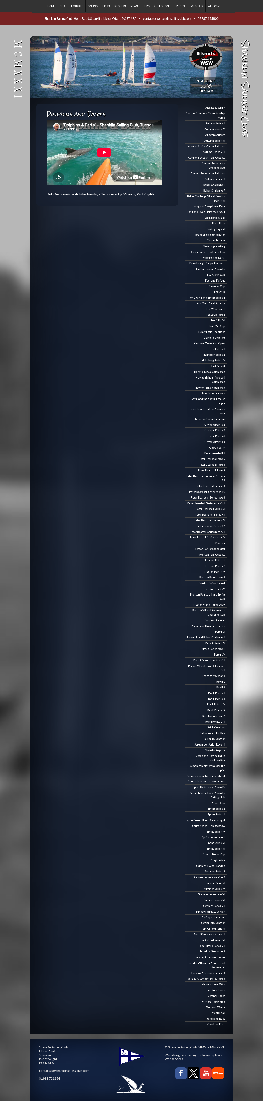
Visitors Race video (213, 1001)
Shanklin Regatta (215, 750)
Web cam (214, 6)
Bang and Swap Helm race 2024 (206, 212)
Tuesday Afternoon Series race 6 (205, 978)
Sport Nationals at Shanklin (209, 787)
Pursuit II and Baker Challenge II (206, 637)
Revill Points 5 (216, 698)
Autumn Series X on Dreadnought (213, 165)
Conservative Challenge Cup (208, 252)
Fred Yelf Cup (217, 326)
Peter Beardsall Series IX (210, 486)
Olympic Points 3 (214, 436)
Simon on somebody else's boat (206, 776)
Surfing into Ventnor (213, 922)
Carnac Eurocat (216, 240)
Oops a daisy (217, 447)
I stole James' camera (212, 393)
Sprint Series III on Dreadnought (206, 820)
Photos (181, 6)
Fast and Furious (215, 280)
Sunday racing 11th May (210, 911)
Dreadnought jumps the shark (207, 263)
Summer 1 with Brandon (210, 865)
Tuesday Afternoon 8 (212, 951)
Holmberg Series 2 (214, 354)
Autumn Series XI (215, 179)
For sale (165, 6)
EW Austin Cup (216, 274)
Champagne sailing (214, 246)
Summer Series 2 (215, 871)
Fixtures (77, 6)
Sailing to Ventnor (214, 738)
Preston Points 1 (215, 560)
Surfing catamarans (213, 917)
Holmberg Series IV (213, 360)
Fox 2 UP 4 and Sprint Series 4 (207, 297)
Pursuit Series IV (215, 643)
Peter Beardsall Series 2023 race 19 (205, 478)
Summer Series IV (214, 888)
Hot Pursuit (218, 366)
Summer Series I (215, 883)
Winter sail (218, 1012)
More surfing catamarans (210, 419)
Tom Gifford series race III (209, 934)
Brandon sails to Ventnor (210, 234)
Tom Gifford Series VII (211, 946)
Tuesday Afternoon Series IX (208, 973)
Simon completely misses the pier (207, 768)
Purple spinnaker (215, 620)
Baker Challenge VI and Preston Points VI (206, 198)
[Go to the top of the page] (11, 1093)
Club (63, 6)
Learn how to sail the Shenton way (207, 411)
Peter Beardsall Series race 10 (207, 491)
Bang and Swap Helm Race (209, 206)
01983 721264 (49, 1078)
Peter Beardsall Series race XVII (206, 503)
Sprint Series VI (216, 843)
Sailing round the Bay (212, 733)
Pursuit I (220, 631)
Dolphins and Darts (213, 257)
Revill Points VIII (215, 721)
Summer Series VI (214, 900)
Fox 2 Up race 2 (215, 314)
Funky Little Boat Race (211, 332)
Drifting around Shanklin (210, 269)
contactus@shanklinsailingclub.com (167, 18)
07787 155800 (208, 18)
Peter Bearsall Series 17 (211, 526)
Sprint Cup (218, 803)
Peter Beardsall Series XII (210, 514)
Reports (149, 6)
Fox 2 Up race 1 (215, 309)
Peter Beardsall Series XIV (209, 520)
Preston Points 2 (215, 566)
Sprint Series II (216, 814)
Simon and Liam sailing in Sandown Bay (210, 758)
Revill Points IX (216, 710)
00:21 (206, 86)
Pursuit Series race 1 (213, 648)
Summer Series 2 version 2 (209, 877)
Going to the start (214, 337)
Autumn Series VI (214, 140)
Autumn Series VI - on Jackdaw (206, 146)
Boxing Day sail (216, 229)
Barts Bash (218, 223)
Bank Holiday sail (215, 217)
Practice (220, 543)
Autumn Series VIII (214, 151)
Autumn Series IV (214, 129)
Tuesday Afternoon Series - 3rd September (206, 965)
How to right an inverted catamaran (210, 379)
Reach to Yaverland (213, 675)
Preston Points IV (214, 571)
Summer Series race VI (211, 894)
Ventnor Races (216, 990)
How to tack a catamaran (210, 387)
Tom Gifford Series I (213, 928)
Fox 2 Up (219, 291)
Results (120, 6)
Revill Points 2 (216, 693)
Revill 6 (220, 687)
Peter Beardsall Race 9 (211, 470)
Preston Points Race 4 (212, 583)
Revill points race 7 (213, 716)
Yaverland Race (216, 1018)
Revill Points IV (216, 704)
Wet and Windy (215, 1007)
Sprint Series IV (216, 831)
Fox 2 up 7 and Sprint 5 (211, 303)
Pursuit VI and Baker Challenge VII (206, 668)
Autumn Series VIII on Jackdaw (206, 157)
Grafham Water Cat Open (209, 343)
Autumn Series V (215, 134)
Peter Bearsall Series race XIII (207, 531)
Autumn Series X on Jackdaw (208, 173)
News (134, 6)
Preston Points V (215, 589)
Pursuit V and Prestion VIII (209, 660)
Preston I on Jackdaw (212, 554)
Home (51, 6)
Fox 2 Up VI (218, 320)
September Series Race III (209, 744)
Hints (106, 6)
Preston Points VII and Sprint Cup (207, 596)
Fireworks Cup (216, 286)
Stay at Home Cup (214, 854)
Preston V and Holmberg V (209, 604)
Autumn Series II (215, 123)
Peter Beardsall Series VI (210, 508)
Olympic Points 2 (214, 424)
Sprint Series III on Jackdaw (208, 825)
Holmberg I (218, 349)
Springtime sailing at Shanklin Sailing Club (207, 795)
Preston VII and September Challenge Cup (208, 612)
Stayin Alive (218, 860)
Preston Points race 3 (212, 577)
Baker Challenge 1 (214, 184)
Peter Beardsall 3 (214, 453)
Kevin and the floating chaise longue (208, 401)
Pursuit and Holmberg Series (208, 626)
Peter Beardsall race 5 (212, 458)
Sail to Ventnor (216, 727)
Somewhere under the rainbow (206, 781)
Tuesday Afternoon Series (209, 957)
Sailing (93, 6)
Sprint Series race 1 (213, 837)
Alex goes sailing (215, 107)
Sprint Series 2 (216, 808)
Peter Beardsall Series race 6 (208, 497)
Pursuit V (219, 654)
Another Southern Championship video (205, 115)
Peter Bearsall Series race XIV (207, 537)
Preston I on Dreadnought (209, 548)
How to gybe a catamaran (209, 371)
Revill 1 (220, 681)
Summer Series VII (214, 905)
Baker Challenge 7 (214, 190)
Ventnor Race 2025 (213, 984)
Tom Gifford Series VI (212, 940)
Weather (197, 6)
